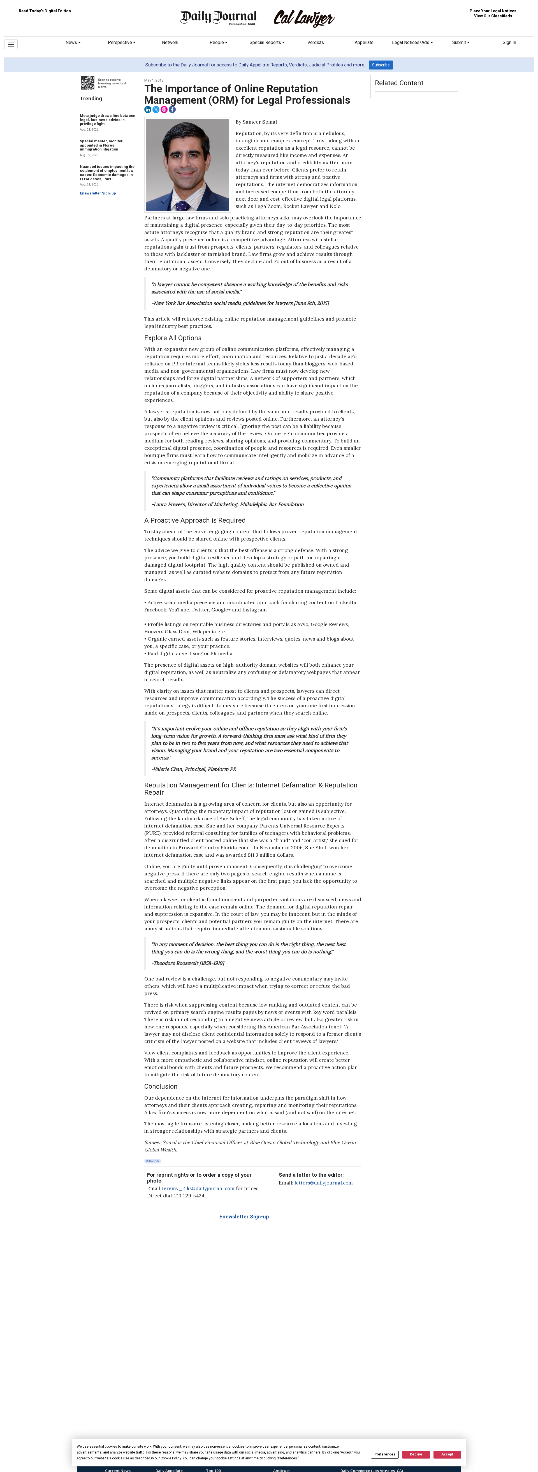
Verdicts (315, 42)
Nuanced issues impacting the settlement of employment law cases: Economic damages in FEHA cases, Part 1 (107, 172)
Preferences (384, 1454)
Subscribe (381, 65)
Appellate (364, 42)
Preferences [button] (287, 1458)
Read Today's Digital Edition (45, 11)
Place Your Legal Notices (493, 11)
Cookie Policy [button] (171, 1458)
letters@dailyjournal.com (323, 1183)
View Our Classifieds (493, 16)
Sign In (509, 42)
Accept (447, 1454)
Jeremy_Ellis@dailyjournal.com (198, 1188)
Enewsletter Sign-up (98, 193)
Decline (416, 1454)
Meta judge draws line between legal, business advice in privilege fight (107, 119)
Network (170, 42)
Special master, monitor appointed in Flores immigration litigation (101, 145)
